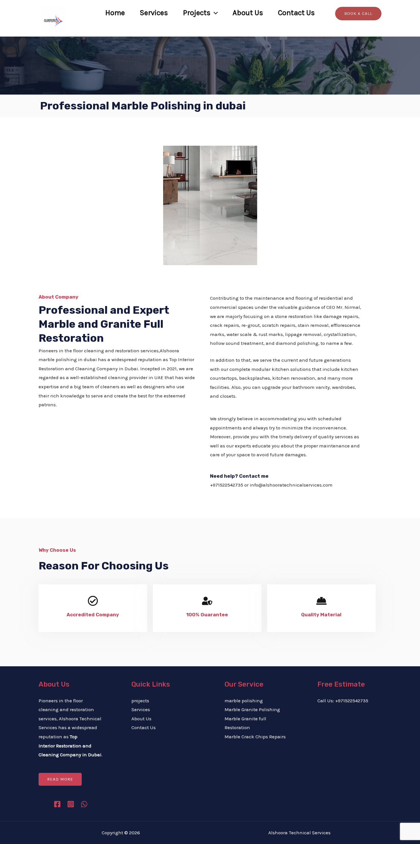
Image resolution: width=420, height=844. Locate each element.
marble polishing (244, 700)
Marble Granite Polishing (252, 709)
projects (140, 700)
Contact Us (296, 13)
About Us (248, 13)
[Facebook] (359, 32)
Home (115, 13)
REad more (60, 779)
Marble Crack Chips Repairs (255, 736)
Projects (197, 13)
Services (154, 13)
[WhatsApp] (84, 804)
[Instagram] (376, 32)
